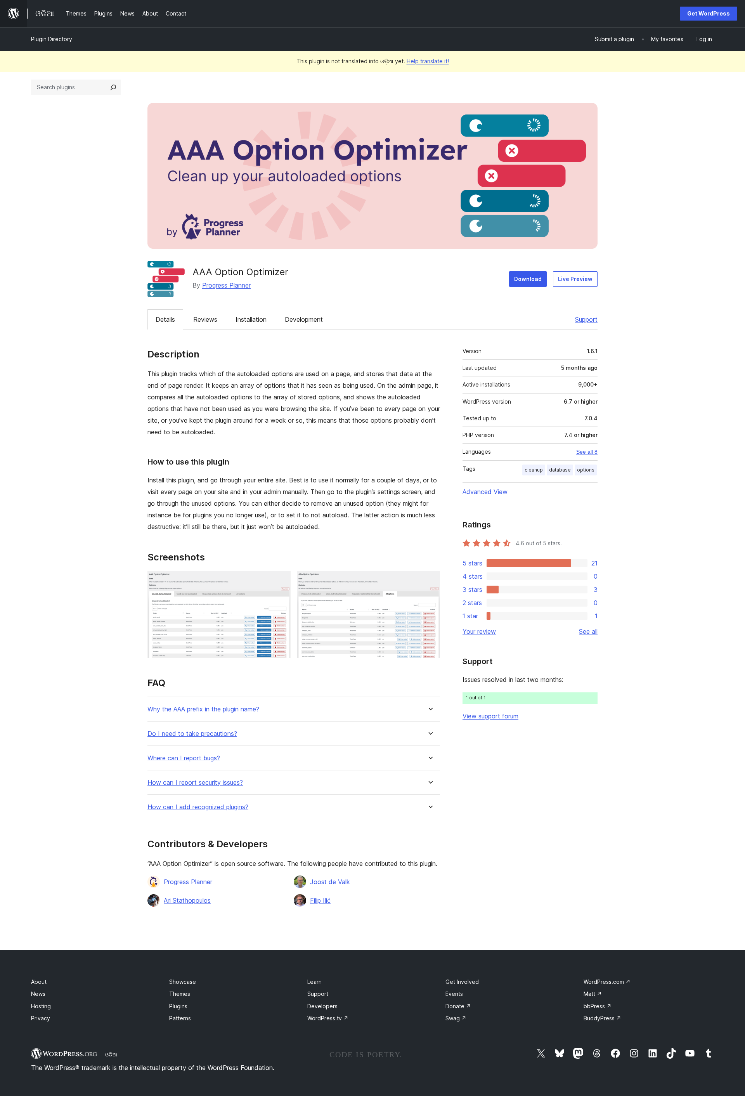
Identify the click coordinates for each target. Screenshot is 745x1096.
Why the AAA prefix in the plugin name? (203, 709)
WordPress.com (607, 981)
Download (528, 279)
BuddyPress (602, 1018)
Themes (179, 993)
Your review (479, 631)
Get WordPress (708, 13)
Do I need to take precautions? (192, 733)
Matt (593, 993)
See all (588, 631)
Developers (322, 1006)
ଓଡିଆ (111, 1054)
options (585, 470)
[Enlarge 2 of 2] (429, 581)
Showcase (182, 981)
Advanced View (485, 492)
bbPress (598, 1006)
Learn (314, 981)
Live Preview (575, 279)
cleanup (534, 470)
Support (586, 319)
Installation (251, 319)
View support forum (490, 716)
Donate (458, 1006)
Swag (455, 1018)
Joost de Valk (330, 882)
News (38, 993)
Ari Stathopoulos (187, 900)
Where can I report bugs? (183, 758)
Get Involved (462, 981)
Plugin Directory (51, 39)
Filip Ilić (320, 900)
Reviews (205, 319)
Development (304, 319)
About (39, 981)
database (560, 470)
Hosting (41, 1006)
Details (165, 319)
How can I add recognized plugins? (197, 807)
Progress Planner (226, 285)
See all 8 (587, 452)
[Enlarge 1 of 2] (280, 581)
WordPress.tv (327, 1018)
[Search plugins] (113, 87)
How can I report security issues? (195, 782)
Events (454, 993)
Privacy (40, 1018)
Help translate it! (428, 61)
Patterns (180, 1018)
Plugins (178, 1006)
